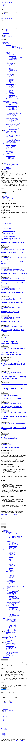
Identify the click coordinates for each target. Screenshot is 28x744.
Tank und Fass (6, 143)
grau (16, 189)
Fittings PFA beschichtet (11, 142)
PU (10, 185)
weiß (10, 191)
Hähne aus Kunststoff (10, 156)
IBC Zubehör (6, 43)
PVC (7, 180)
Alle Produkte (6, 42)
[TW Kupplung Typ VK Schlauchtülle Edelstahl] (14, 424)
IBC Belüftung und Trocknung (15, 57)
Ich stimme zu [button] (10, 742)
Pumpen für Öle (9, 74)
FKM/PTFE (3, 182)
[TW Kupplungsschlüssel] (8, 435)
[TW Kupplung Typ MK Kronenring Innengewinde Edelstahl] (14, 373)
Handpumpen (12, 64)
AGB (4, 711)
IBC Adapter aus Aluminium (15, 49)
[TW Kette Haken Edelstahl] (9, 444)
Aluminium (20, 178)
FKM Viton (13, 178)
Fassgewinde (3, 728)
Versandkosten (6, 716)
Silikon (16, 181)
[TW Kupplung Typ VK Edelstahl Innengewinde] (14, 385)
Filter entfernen (4, 691)
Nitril (3, 178)
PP (15, 186)
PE (15, 184)
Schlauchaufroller (10, 168)
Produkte (5, 196)
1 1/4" (25, 173)
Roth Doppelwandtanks (11, 145)
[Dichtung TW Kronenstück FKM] (13, 239)
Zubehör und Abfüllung (11, 148)
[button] (9, 514)
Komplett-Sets (12, 67)
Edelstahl (11, 184)
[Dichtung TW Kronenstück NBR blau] (13, 270)
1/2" (14, 173)
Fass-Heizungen (9, 152)
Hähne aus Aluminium (11, 159)
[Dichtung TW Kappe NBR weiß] (11, 298)
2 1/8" (11, 174)
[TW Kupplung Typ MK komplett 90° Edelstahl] (13, 361)
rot (6, 191)
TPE (19, 186)
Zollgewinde (3, 733)
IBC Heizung (11, 60)
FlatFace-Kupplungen (13, 104)
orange (25, 189)
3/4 (11, 176)
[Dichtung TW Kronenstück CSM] (13, 249)
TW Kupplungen (12, 108)
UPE (6, 184)
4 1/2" (26, 174)
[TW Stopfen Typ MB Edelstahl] (11, 395)
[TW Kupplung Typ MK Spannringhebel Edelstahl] (14, 338)
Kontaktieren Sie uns (7, 16)
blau (8, 189)
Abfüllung (8, 52)
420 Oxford (14, 182)
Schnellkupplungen (13, 59)
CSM (12, 181)
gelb (14, 191)
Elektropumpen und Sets (14, 96)
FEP (21, 181)
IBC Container (12, 54)
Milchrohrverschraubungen (14, 135)
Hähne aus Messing (10, 158)
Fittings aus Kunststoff (11, 132)
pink (3, 191)
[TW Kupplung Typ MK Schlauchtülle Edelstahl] (14, 413)
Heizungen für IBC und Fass (9, 149)
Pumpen (5, 62)
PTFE (3, 186)
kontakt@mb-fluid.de (7, 702)
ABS (9, 182)
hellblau (20, 189)
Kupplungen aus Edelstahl (11, 106)
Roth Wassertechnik (10, 147)
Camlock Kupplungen (13, 103)
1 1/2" (3, 174)
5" (2, 176)
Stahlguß (24, 184)
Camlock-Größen (4, 732)
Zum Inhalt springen (5, 1)
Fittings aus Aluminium (11, 131)
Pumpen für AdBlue (10, 93)
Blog (4, 720)
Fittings (4, 130)
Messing (21, 185)
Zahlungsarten (6, 718)
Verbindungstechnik (10, 165)
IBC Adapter (8, 45)
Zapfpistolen (11, 68)
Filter (10, 71)
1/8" (3, 173)
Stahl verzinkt (10, 186)
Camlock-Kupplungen (13, 115)
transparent (19, 191)
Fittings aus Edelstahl (10, 136)
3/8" (10, 173)
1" (21, 173)
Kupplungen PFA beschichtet (12, 114)
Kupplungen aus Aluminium (12, 124)
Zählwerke (11, 69)
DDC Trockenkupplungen (14, 110)
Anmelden (5, 14)
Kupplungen (6, 101)
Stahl (19, 184)
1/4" (7, 173)
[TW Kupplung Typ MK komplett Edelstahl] (13, 326)
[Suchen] (16, 12)
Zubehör (10, 97)
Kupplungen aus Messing (11, 118)
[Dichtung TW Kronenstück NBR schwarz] (13, 258)
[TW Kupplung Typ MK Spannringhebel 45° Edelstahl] (14, 349)
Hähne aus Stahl (9, 160)
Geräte (7, 167)
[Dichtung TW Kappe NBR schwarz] (12, 289)
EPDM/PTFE (5, 185)
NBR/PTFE (6, 181)
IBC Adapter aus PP (13, 46)
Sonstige (8, 153)
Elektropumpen (12, 65)
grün (12, 189)
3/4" (18, 173)
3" (19, 174)
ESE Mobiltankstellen (10, 146)
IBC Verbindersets (13, 58)
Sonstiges (8, 53)
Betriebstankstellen (13, 70)
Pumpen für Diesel (10, 63)
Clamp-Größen (4, 737)
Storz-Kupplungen (13, 129)
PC (1, 181)
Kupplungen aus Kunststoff (12, 102)
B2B (4, 719)
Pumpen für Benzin (10, 84)
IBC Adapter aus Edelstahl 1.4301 (16, 47)
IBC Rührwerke (12, 56)
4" (22, 174)
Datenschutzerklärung (8, 710)
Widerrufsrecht (6, 707)
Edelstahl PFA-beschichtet (20, 180)
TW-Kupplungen (12, 117)
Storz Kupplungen (13, 109)
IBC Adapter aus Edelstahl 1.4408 (16, 48)
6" (5, 176)
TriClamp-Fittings (12, 139)
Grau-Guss (21, 182)
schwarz (4, 189)
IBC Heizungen (9, 151)
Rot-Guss (15, 185)
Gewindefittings (12, 134)
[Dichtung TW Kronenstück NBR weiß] (13, 279)
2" (7, 174)
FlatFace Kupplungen (13, 112)
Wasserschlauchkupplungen (15, 113)
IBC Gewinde (4, 729)
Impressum (5, 709)
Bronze (2, 180)
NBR (26, 185)
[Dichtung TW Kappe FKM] (10, 318)
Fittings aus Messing (10, 141)
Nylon (2, 184)
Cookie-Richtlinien (19, 740)
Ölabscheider (6, 169)
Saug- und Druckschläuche (12, 164)
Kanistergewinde (4, 730)
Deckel (7, 51)
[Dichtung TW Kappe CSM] (10, 308)
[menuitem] (4, 4)
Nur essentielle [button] (4, 742)
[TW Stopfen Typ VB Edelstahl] (11, 403)
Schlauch (11, 73)
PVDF (11, 180)
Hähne (4, 154)
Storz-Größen (3, 735)
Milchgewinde (4, 734)
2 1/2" (15, 174)
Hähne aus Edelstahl (10, 157)
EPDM (7, 178)
